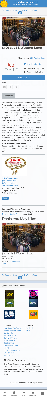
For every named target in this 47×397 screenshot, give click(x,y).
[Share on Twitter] (16, 87)
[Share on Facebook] (10, 87)
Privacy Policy (9, 340)
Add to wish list (33, 64)
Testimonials (9, 343)
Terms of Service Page (11, 214)
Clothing (16, 10)
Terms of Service (10, 338)
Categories (14, 395)
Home (4, 395)
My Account (32, 395)
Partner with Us (10, 335)
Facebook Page (10, 183)
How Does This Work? (13, 328)
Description (8, 95)
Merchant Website (11, 180)
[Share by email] (4, 87)
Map (6, 198)
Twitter (28, 330)
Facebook (29, 328)
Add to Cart (23, 77)
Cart (23, 395)
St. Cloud (5, 10)
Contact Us (8, 333)
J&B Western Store (29, 10)
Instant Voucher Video (12, 330)
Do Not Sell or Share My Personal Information (12, 352)
